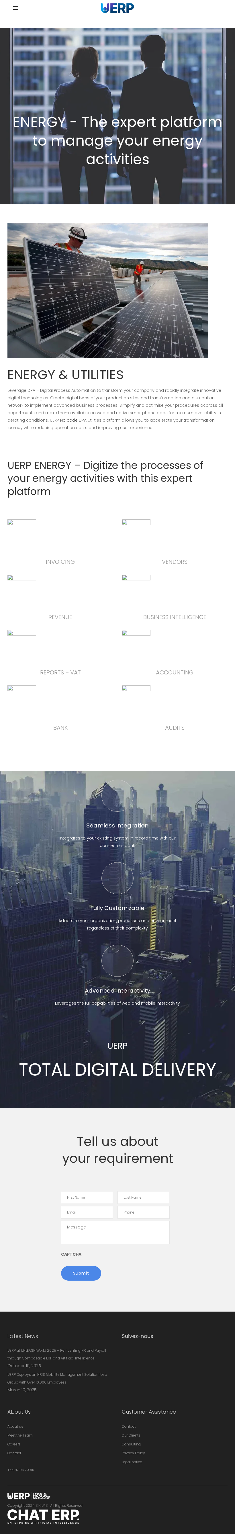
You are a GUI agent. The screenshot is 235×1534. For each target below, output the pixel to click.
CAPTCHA (71, 1254)
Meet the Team (20, 1435)
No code (69, 420)
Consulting (131, 1444)
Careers (14, 1444)
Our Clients (131, 1435)
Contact (14, 1453)
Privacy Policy (133, 1453)
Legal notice (132, 1461)
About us (15, 1426)
